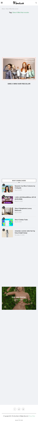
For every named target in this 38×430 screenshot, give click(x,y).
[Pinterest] (23, 409)
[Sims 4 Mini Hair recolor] (19, 68)
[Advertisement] (19, 35)
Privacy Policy (32, 416)
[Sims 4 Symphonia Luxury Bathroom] (7, 211)
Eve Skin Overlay (19, 297)
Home (3, 8)
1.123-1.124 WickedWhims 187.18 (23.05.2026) (25, 198)
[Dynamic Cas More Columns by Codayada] (7, 188)
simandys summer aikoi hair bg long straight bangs (25, 232)
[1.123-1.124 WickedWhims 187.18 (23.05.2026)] (7, 200)
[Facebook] (14, 409)
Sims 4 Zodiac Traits (21, 219)
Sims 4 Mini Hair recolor (19, 84)
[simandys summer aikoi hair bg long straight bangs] (7, 233)
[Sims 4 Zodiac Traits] (7, 222)
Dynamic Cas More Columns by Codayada (25, 187)
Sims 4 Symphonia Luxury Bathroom (23, 209)
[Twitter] (19, 409)
